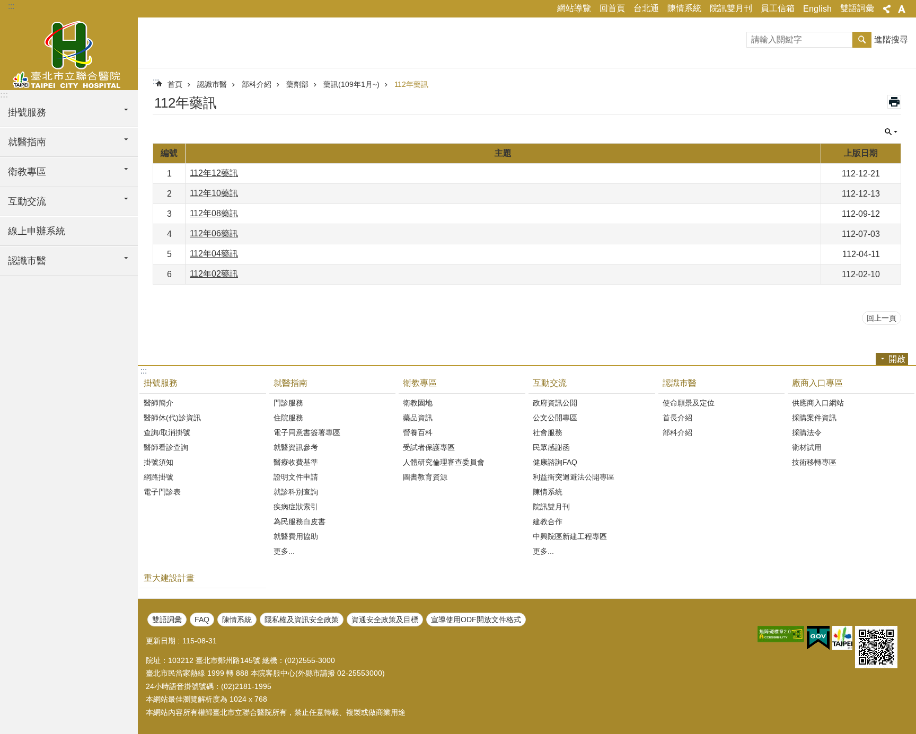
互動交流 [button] (27, 201)
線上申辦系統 (36, 231)
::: (11, 6)
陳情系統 (684, 8)
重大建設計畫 (169, 577)
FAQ (202, 619)
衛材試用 (807, 447)
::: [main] (156, 81)
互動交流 (550, 382)
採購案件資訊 (814, 417)
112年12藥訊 (214, 173)
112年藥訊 (411, 84)
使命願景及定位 (689, 403)
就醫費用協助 (296, 536)
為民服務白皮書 (299, 521)
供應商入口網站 (818, 403)
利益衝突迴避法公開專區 (573, 477)
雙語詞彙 (857, 8)
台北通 (646, 8)
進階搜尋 (891, 39)
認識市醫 (212, 84)
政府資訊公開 (555, 403)
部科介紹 (256, 84)
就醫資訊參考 (296, 447)
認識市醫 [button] (27, 260)
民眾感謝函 (551, 447)
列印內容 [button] (894, 102)
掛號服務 (161, 382)
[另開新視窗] (781, 634)
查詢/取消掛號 (167, 432)
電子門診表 (162, 492)
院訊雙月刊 (731, 8)
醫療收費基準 (296, 462)
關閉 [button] (886, 9)
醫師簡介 (158, 403)
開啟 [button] (896, 359)
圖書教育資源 (425, 477)
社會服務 (547, 432)
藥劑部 (297, 84)
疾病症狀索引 (296, 506)
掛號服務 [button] (27, 112)
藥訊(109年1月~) (351, 84)
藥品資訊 (418, 417)
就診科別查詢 (296, 492)
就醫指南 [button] (27, 142)
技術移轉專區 (814, 462)
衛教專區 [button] (27, 171)
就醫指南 (290, 382)
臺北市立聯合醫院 (69, 53)
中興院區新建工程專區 (570, 536)
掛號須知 (158, 462)
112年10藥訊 (214, 193)
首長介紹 (677, 417)
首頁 (175, 84)
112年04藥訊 (214, 253)
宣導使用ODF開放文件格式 (476, 619)
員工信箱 (778, 8)
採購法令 (807, 432)
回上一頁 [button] (881, 318)
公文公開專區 (555, 417)
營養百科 (418, 432)
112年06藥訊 (214, 233)
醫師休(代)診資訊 (172, 417)
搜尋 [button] (861, 40)
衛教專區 (420, 382)
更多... (284, 551)
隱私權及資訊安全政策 (302, 619)
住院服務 (288, 417)
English (817, 8)
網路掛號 (158, 477)
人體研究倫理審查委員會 (444, 462)
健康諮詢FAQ (555, 462)
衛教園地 (418, 403)
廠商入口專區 (817, 382)
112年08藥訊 (214, 213)
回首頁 (612, 8)
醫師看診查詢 (166, 447)
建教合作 (547, 521)
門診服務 (288, 403)
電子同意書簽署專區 (307, 432)
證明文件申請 (296, 477)
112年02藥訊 (214, 273)
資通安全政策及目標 (384, 619)
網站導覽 (574, 8)
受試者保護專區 (429, 447)
